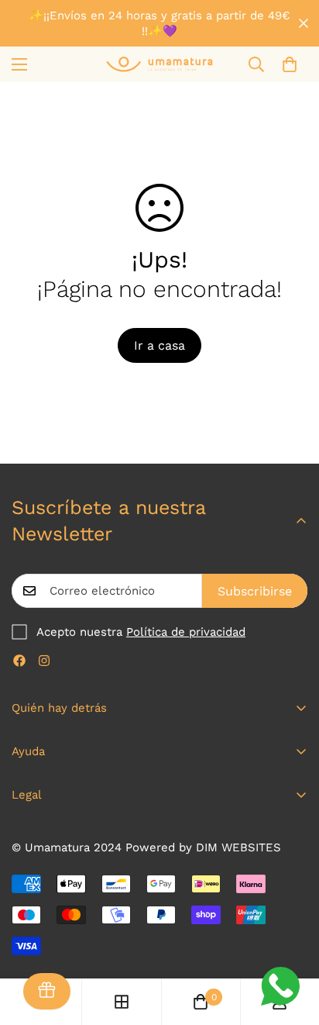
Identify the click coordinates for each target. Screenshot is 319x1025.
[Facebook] (19, 660)
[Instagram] (44, 660)
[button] (289, 64)
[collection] (121, 1001)
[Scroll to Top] (291, 942)
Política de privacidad (185, 632)
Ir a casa (159, 345)
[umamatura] (159, 64)
